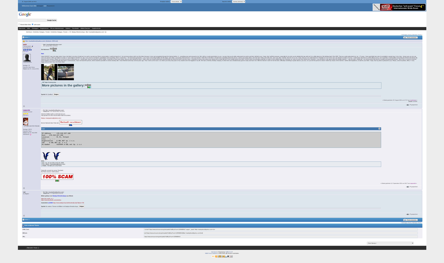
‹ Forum (35, 247)
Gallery (68, 28)
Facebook (75, 28)
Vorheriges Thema (406, 34)
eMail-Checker (85, 28)
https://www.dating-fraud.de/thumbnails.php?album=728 (68, 202)
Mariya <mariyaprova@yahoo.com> (51, 118)
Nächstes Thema (416, 34)
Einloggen (40, 6)
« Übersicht (29, 247)
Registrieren (51, 6)
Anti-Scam (29, 32)
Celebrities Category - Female (41, 32)
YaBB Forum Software (211, 253)
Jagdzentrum (96, 28)
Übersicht (22, 28)
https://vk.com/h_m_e (47, 198)
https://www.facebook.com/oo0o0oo (51, 200)
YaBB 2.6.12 (228, 252)
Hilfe (28, 28)
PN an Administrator (57, 28)
